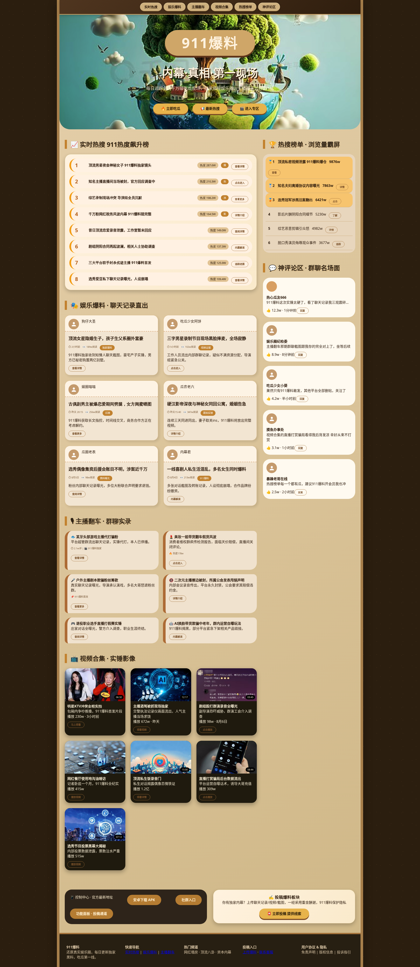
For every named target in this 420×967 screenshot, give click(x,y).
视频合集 (221, 7)
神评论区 (269, 7)
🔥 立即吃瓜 (170, 108)
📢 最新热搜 (210, 108)
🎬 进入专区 (249, 108)
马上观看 (76, 724)
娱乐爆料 (174, 7)
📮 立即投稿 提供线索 (284, 913)
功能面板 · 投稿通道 (91, 913)
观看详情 (142, 797)
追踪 (338, 244)
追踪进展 (240, 264)
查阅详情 (240, 231)
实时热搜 (151, 7)
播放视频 (76, 797)
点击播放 (207, 729)
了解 (334, 215)
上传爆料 (250, 952)
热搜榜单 (245, 7)
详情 (342, 187)
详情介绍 (240, 215)
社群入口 (189, 899)
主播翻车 (198, 7)
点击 (335, 201)
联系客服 (266, 952)
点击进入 (240, 182)
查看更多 (240, 199)
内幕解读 (240, 247)
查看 (274, 172)
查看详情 (240, 166)
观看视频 (142, 729)
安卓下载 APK (144, 899)
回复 (302, 310)
